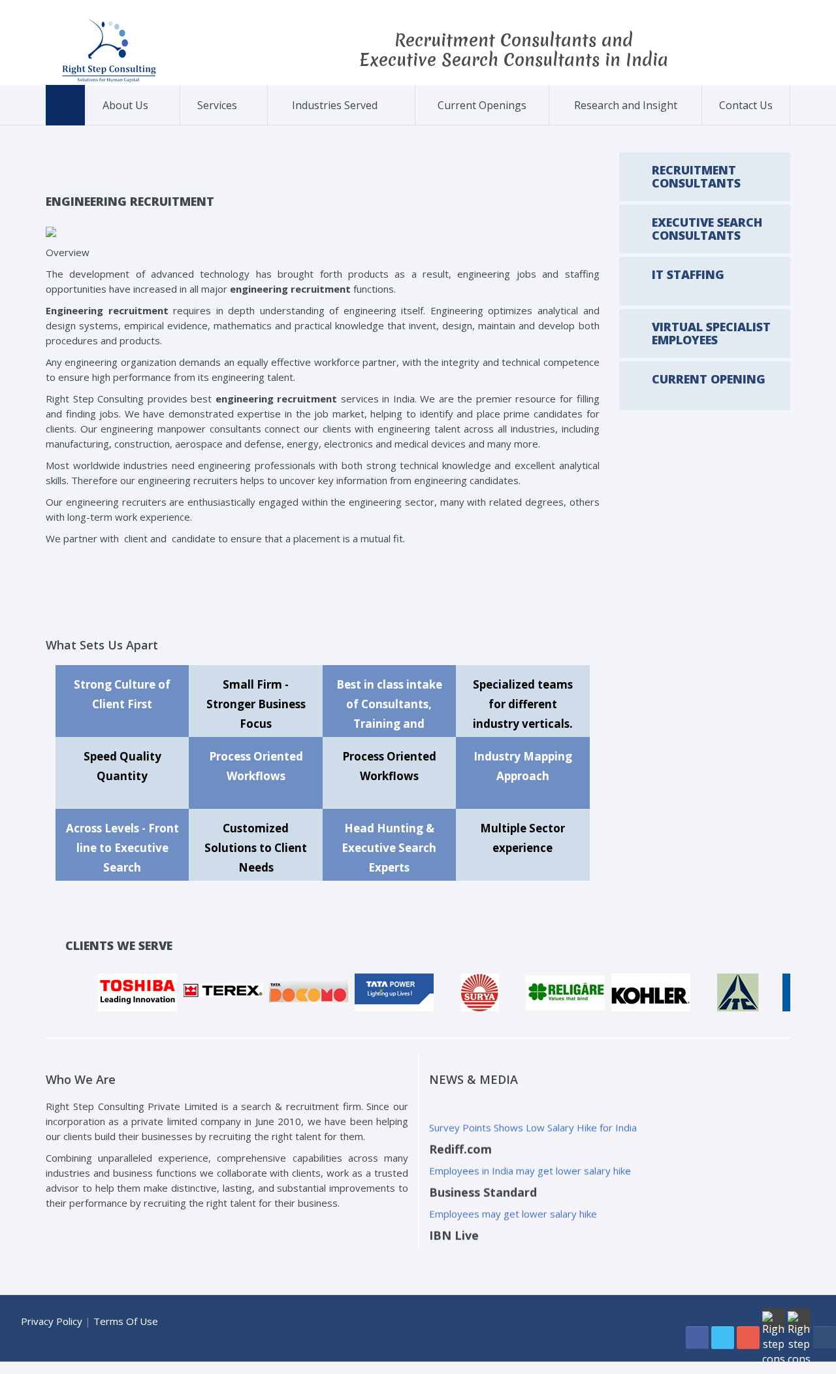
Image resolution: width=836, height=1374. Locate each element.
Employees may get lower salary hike (513, 1191)
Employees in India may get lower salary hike (530, 1147)
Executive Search (244, 122)
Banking (389, 124)
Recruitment (221, 124)
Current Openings (482, 105)
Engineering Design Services (383, 122)
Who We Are (126, 124)
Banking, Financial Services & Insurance (327, 124)
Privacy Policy (51, 1321)
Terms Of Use (125, 1321)
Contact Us (746, 105)
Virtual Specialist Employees (241, 120)
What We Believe (149, 122)
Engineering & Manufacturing (335, 120)
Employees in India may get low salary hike (525, 1234)
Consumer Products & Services (333, 122)
